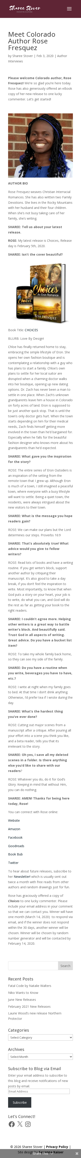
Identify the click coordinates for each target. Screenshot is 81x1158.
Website (14, 820)
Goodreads (16, 846)
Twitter (13, 863)
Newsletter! (22, 876)
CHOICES (31, 330)
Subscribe (20, 1102)
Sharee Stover (22, 56)
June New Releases (22, 999)
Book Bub (15, 854)
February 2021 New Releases (29, 1006)
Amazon (14, 829)
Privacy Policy (57, 1147)
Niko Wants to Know (23, 992)
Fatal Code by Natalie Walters (29, 986)
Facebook (15, 837)
